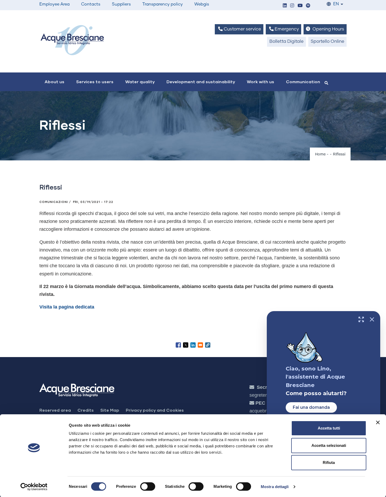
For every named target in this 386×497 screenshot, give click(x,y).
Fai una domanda (311, 407)
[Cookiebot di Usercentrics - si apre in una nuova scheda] (34, 487)
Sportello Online (327, 41)
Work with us (260, 81)
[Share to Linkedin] (193, 345)
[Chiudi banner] (378, 422)
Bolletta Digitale (286, 41)
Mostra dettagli (275, 486)
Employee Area (54, 4)
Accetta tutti (329, 428)
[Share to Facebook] (178, 345)
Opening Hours (327, 29)
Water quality (140, 81)
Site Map (109, 409)
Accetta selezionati (328, 445)
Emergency (286, 29)
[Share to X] (185, 345)
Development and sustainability (200, 81)
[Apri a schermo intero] (361, 319)
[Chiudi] (371, 319)
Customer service (242, 29)
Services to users (94, 81)
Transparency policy (162, 4)
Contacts (90, 4)
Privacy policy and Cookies (155, 409)
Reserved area (55, 409)
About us (54, 81)
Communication (303, 81)
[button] (284, 6)
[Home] (72, 40)
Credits (85, 409)
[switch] (147, 486)
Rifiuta (329, 462)
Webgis (201, 4)
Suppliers (121, 4)
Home (320, 154)
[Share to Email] (200, 345)
